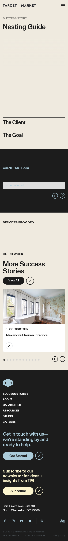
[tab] (4, 360)
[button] (63, 5)
